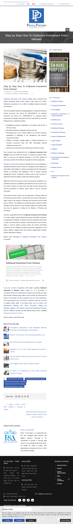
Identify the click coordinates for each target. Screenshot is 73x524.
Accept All (19, 520)
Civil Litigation (55, 109)
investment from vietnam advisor (35, 379)
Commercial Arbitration (58, 105)
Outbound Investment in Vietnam (13, 313)
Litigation (54, 149)
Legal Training (55, 140)
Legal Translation (56, 144)
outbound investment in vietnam (14, 386)
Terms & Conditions (63, 479)
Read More (21, 516)
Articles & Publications (20, 93)
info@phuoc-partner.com (47, 4)
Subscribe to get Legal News (15, 505)
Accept (7, 520)
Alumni (59, 468)
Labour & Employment (58, 136)
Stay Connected (10, 500)
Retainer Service (56, 167)
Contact (59, 483)
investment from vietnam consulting (15, 381)
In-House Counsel (57, 124)
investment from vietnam (15, 379)
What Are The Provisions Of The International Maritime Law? (27, 335)
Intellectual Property (57, 128)
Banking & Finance (57, 101)
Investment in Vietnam (58, 132)
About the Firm (62, 465)
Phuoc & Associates (22, 91)
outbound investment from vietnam (15, 384)
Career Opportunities (61, 472)
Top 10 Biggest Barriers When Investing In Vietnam (24, 363)
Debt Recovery (56, 120)
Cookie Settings (65, 520)
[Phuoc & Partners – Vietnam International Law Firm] (36, 18)
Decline (31, 520)
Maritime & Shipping (57, 153)
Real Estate (54, 163)
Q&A (58, 476)
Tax (52, 171)
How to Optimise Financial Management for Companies (26, 342)
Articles (8, 93)
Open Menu (67, 29)
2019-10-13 (8, 91)
